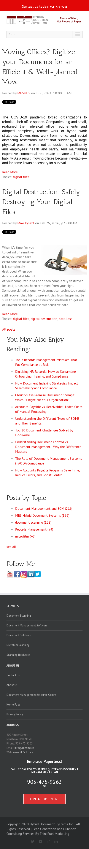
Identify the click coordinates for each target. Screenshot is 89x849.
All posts (8, 329)
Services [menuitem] (12, 606)
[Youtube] (38, 841)
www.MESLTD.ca (23, 752)
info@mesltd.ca (24, 748)
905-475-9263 (58, 6)
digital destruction (44, 318)
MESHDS (23, 93)
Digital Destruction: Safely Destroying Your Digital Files (41, 202)
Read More (10, 172)
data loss (65, 318)
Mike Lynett (25, 223)
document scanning (33, 522)
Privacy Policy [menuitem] (14, 714)
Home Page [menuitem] (13, 704)
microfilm (25, 536)
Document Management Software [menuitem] (27, 625)
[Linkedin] (54, 841)
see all (11, 546)
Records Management (34, 529)
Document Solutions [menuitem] (19, 635)
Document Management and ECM (44, 508)
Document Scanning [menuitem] (18, 616)
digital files (21, 177)
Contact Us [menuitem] (13, 675)
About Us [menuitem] (12, 665)
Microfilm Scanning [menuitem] (18, 645)
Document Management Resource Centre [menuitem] (31, 695)
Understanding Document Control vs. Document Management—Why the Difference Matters (48, 447)
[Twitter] (30, 841)
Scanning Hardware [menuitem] (18, 655)
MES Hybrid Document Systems (42, 515)
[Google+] (46, 841)
